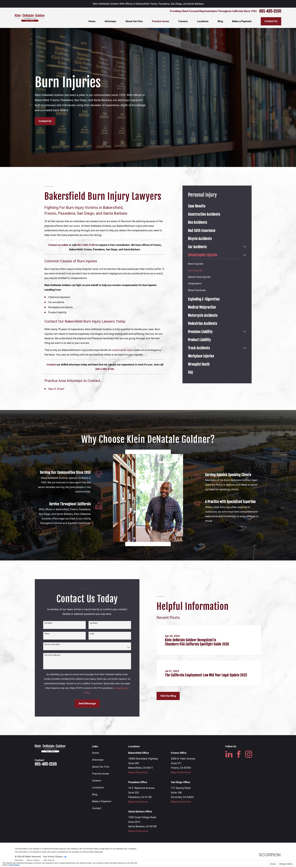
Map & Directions (138, 772)
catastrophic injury (122, 350)
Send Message (87, 703)
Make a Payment (101, 801)
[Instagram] (248, 754)
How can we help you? (53, 655)
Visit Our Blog (168, 695)
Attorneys (97, 759)
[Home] (30, 17)
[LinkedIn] (229, 754)
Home (95, 752)
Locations (98, 787)
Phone (47, 634)
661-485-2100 (270, 11)
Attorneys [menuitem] (110, 21)
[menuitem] (217, 206)
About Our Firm (100, 766)
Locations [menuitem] (202, 21)
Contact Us (271, 21)
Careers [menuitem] (183, 21)
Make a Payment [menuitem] (241, 21)
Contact (96, 808)
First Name (48, 623)
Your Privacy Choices (53, 856)
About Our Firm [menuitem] (134, 21)
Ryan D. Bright (56, 388)
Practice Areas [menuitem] (160, 21)
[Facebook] (238, 754)
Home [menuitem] (91, 21)
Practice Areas (100, 773)
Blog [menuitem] (220, 21)
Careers (96, 780)
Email (92, 634)
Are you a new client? (52, 644)
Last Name (94, 623)
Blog (94, 794)
